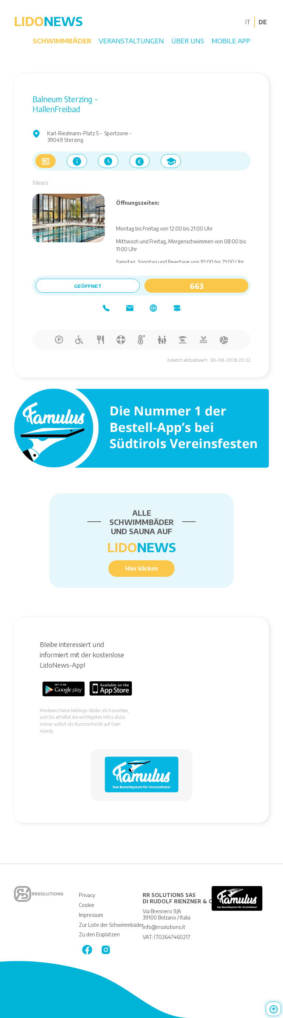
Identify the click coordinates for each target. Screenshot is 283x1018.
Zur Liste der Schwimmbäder (111, 925)
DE (263, 22)
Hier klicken (141, 568)
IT (248, 22)
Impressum (91, 915)
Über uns (187, 41)
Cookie (86, 905)
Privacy (87, 895)
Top (273, 1008)
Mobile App (231, 41)
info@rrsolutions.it (164, 927)
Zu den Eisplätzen (99, 934)
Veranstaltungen (131, 41)
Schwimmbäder (62, 41)
